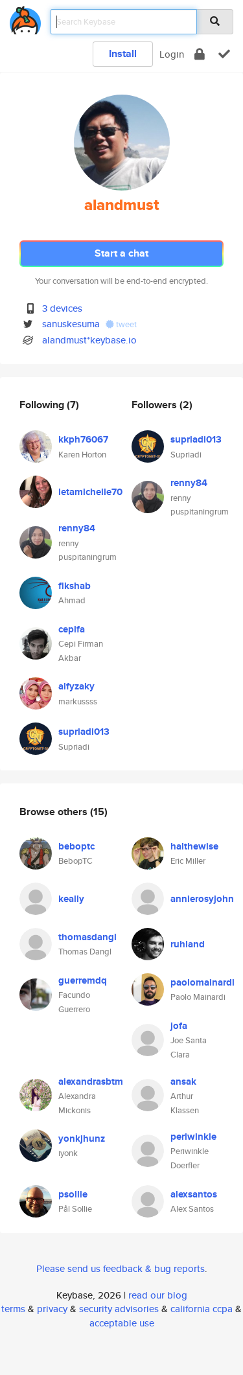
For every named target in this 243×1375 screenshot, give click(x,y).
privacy (52, 1308)
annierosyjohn (202, 899)
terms (13, 1308)
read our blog (157, 1295)
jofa (178, 1026)
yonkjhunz (81, 1138)
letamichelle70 (90, 492)
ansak (183, 1081)
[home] (25, 17)
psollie (72, 1194)
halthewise (194, 846)
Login (171, 54)
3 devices (62, 308)
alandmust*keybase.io (89, 340)
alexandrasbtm (90, 1081)
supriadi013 (84, 731)
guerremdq (82, 980)
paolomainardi (202, 982)
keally (71, 899)
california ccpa (201, 1308)
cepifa (71, 629)
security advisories (119, 1308)
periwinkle (193, 1136)
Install (123, 53)
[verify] (224, 54)
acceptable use (121, 1323)
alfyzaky (76, 686)
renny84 (76, 528)
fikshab (74, 586)
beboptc (76, 846)
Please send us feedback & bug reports (120, 1268)
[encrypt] (199, 54)
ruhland (187, 944)
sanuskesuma (71, 323)
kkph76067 (83, 439)
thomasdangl (87, 937)
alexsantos (193, 1194)
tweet (125, 324)
